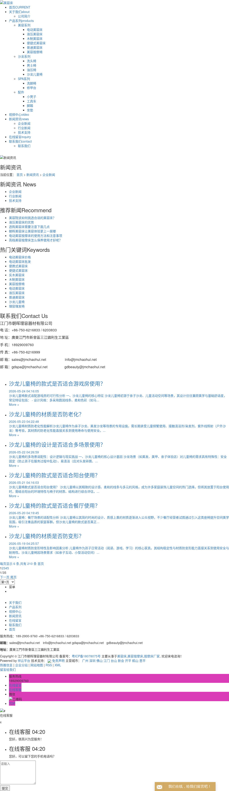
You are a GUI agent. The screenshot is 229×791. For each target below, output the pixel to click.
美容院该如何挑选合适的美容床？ (32, 217)
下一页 (4, 577)
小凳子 (31, 96)
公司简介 (24, 16)
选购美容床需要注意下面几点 (29, 226)
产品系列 (21, 20)
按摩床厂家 (152, 656)
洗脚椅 (31, 83)
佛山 (99, 660)
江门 (107, 660)
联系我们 (20, 141)
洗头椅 (31, 61)
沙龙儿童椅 (34, 74)
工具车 (31, 101)
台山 (114, 660)
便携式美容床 (18, 266)
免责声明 (58, 660)
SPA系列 (24, 78)
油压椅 (31, 69)
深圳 (92, 660)
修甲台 (31, 87)
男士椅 (31, 65)
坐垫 (30, 110)
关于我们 (19, 11)
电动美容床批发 (20, 261)
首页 (19, 7)
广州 (85, 660)
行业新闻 (24, 128)
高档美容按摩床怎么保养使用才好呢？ (35, 240)
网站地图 (36, 665)
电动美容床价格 (20, 257)
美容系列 (24, 25)
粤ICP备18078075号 (86, 656)
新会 (121, 660)
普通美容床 (34, 47)
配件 (21, 92)
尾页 (13, 577)
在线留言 (20, 137)
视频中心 (19, 114)
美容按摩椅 (34, 52)
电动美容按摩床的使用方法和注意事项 (35, 235)
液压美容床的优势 (21, 222)
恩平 (142, 660)
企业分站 (21, 665)
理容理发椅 (17, 306)
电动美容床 (34, 29)
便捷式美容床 (36, 43)
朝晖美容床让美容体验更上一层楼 (32, 231)
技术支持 (24, 132)
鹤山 (135, 660)
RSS (49, 665)
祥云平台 (24, 660)
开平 (128, 660)
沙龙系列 (24, 56)
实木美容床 (17, 275)
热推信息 (6, 665)
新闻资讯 (19, 119)
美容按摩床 (135, 656)
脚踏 (30, 105)
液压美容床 (34, 34)
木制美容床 (34, 38)
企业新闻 (24, 123)
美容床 (122, 656)
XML (58, 665)
